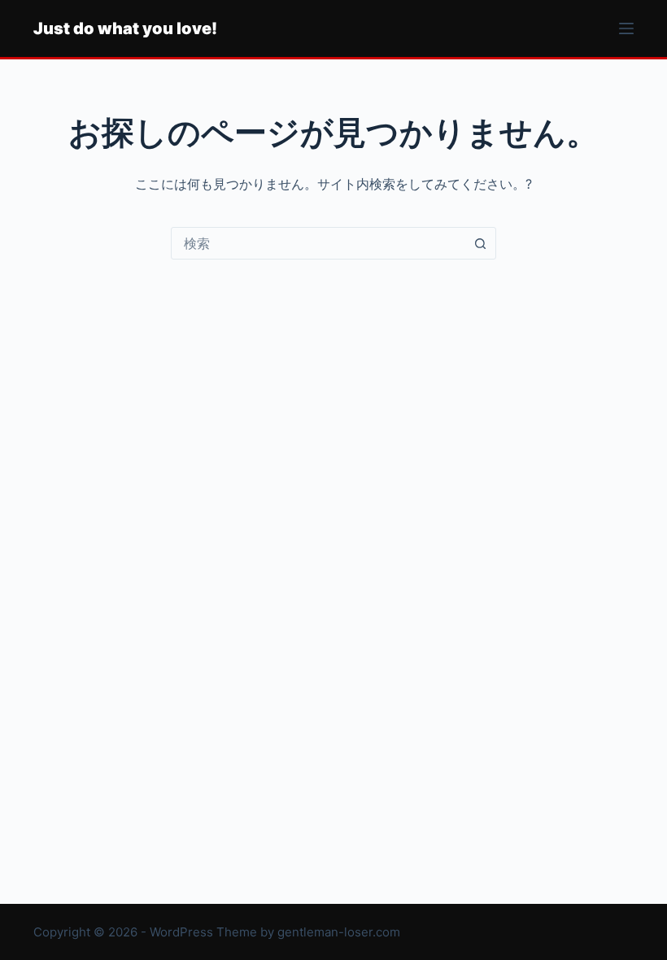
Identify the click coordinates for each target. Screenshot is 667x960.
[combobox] (318, 243)
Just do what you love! (125, 28)
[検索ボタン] (479, 243)
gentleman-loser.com (338, 932)
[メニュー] (626, 28)
